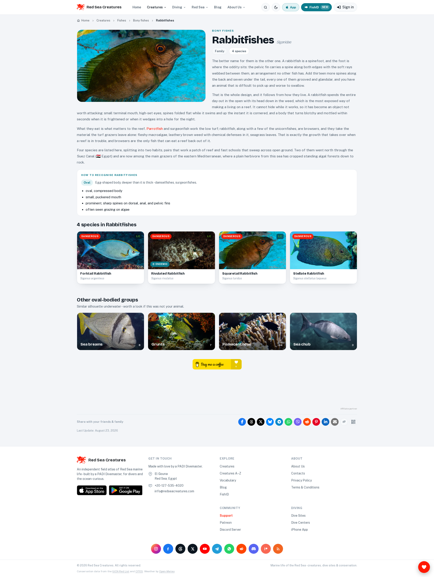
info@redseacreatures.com (174, 491)
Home (136, 7)
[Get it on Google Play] (125, 490)
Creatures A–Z (230, 473)
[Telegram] (217, 549)
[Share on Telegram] (279, 422)
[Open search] (265, 7)
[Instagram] (156, 549)
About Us (234, 7)
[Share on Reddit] (307, 422)
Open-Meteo (167, 571)
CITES (139, 571)
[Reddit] (241, 549)
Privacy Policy (301, 480)
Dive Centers (300, 522)
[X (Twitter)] (193, 549)
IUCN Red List (120, 571)
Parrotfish (154, 128)
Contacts (298, 473)
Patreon (226, 522)
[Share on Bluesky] (270, 422)
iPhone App (299, 529)
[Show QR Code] (353, 422)
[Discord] (254, 549)
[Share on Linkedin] (325, 422)
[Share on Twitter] (260, 422)
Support (226, 515)
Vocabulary (228, 480)
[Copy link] (344, 422)
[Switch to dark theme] (276, 7)
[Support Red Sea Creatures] (424, 567)
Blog (218, 7)
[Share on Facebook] (242, 422)
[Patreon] (266, 549)
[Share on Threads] (251, 422)
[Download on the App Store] (92, 490)
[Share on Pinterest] (316, 422)
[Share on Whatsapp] (288, 422)
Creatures (155, 7)
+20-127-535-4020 (169, 485)
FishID (224, 494)
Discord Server (230, 529)
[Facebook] (168, 549)
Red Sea (198, 7)
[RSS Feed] (278, 549)
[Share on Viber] (298, 422)
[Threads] (180, 549)
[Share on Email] (335, 422)
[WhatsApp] (229, 549)
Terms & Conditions (305, 487)
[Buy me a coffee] (217, 364)
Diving (177, 7)
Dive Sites (298, 515)
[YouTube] (205, 549)
